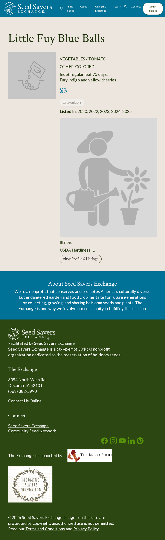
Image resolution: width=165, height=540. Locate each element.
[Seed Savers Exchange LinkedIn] (131, 442)
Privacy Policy (86, 528)
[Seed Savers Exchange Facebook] (104, 442)
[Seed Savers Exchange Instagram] (113, 442)
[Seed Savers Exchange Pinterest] (140, 442)
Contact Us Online (25, 400)
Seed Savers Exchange (28, 425)
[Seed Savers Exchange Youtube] (122, 442)
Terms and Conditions (45, 528)
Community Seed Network (32, 430)
